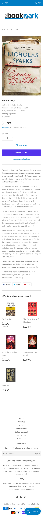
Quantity (5, 134)
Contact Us (21, 435)
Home (3, 29)
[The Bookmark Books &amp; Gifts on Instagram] (25, 497)
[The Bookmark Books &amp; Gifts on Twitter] (17, 497)
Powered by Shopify (33, 504)
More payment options (21, 159)
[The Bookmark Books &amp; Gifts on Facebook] (21, 497)
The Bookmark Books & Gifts (16, 504)
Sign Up (37, 453)
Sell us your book (21, 432)
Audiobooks (21, 438)
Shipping (5, 127)
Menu (7, 3)
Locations (21, 425)
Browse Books (21, 428)
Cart (39, 3)
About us (21, 422)
